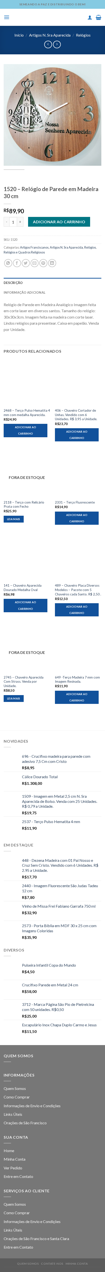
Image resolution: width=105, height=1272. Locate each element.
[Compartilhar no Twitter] (26, 263)
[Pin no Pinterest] (43, 263)
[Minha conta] (89, 17)
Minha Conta (14, 1159)
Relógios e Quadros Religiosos (24, 252)
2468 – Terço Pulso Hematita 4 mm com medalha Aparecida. (27, 412)
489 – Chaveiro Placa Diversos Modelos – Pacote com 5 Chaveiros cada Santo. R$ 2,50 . (78, 589)
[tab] (52, 283)
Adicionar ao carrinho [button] (25, 430)
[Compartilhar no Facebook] (17, 263)
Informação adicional (24, 292)
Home (9, 1150)
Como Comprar (17, 1097)
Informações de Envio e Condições (32, 1105)
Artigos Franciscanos (34, 247)
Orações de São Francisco (25, 1122)
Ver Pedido (13, 1167)
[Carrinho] (98, 17)
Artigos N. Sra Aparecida (50, 35)
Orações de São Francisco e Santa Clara (36, 1238)
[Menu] (7, 17)
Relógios (83, 35)
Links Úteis (13, 1114)
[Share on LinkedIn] (52, 263)
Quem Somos (15, 1088)
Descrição (13, 283)
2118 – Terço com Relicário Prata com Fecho (24, 504)
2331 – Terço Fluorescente (75, 502)
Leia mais (13, 519)
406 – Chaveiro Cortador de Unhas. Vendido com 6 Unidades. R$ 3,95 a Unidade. (76, 414)
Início (19, 35)
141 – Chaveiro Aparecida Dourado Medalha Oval (23, 587)
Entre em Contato (18, 1176)
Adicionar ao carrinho (59, 221)
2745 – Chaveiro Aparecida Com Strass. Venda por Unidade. (23, 681)
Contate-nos (52, 1263)
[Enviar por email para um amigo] (35, 263)
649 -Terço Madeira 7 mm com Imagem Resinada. (77, 679)
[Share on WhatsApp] (8, 263)
